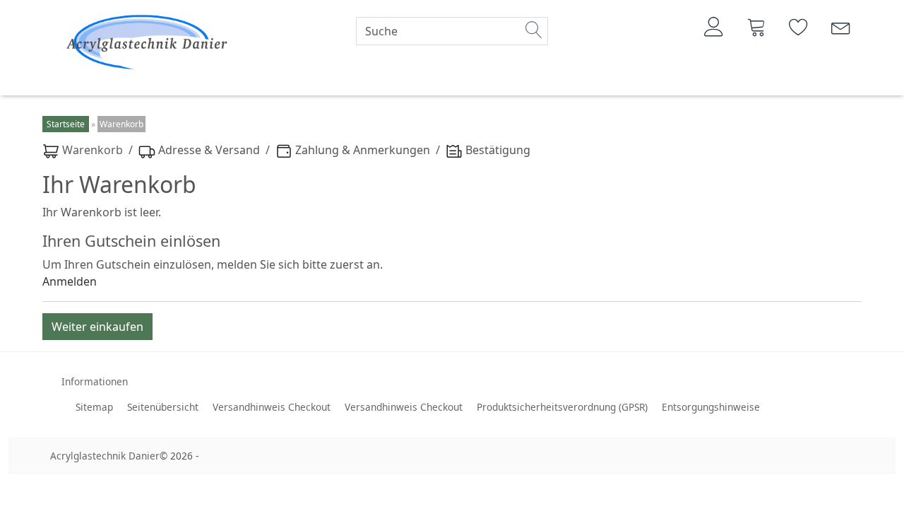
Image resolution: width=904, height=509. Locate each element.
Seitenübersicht (162, 407)
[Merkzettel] (799, 27)
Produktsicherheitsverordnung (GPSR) (562, 407)
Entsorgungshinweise (711, 407)
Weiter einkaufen (97, 326)
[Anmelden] (714, 27)
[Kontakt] (841, 27)
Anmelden (69, 281)
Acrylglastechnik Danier (105, 455)
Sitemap (94, 407)
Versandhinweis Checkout (272, 407)
